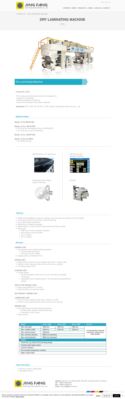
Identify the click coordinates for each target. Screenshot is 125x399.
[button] (109, 2)
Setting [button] (98, 396)
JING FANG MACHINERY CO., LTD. (36, 8)
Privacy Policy (20, 397)
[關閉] (122, 395)
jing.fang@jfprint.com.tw (68, 386)
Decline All (107, 396)
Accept (116, 396)
